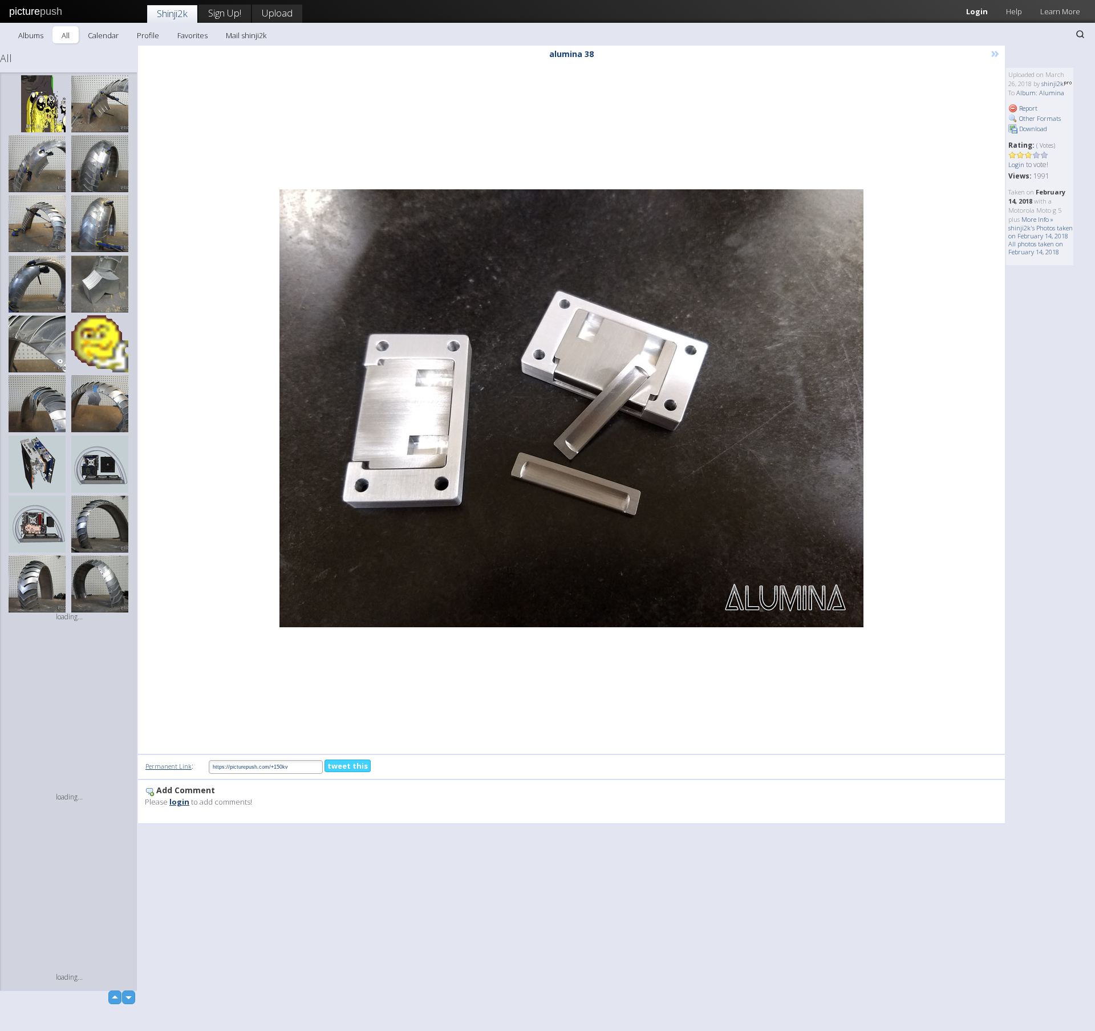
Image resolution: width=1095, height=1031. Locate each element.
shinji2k (1052, 83)
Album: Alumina (1040, 92)
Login (977, 11)
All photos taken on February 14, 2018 (1035, 248)
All (66, 35)
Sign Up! (224, 12)
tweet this (347, 766)
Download (1032, 128)
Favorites (192, 35)
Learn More (1060, 11)
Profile (148, 35)
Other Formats (1039, 118)
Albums (30, 35)
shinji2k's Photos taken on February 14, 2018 (1040, 232)
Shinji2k (172, 13)
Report (1027, 108)
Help (1014, 11)
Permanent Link (168, 766)
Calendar (103, 35)
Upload (277, 12)
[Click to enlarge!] (571, 408)
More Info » (1037, 219)
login (179, 802)
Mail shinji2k (246, 35)
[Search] (1080, 34)
